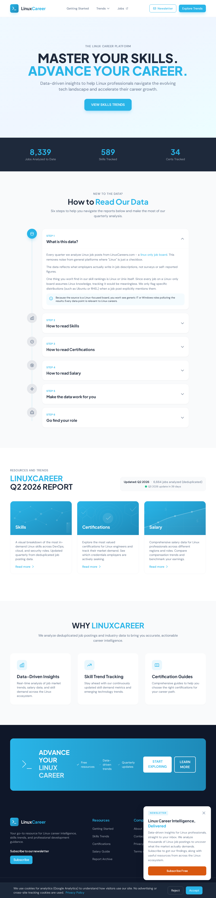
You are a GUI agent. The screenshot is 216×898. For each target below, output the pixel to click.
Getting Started (78, 8)
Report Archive (102, 859)
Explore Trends (192, 8)
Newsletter (165, 8)
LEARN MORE (185, 764)
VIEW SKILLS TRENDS (108, 104)
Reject (175, 890)
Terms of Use (142, 851)
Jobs (121, 8)
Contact (139, 836)
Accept (194, 890)
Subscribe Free (177, 871)
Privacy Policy (143, 844)
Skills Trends (100, 836)
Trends (101, 8)
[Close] (203, 813)
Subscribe (21, 860)
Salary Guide (101, 851)
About (138, 829)
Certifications (101, 844)
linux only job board (153, 255)
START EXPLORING (157, 764)
